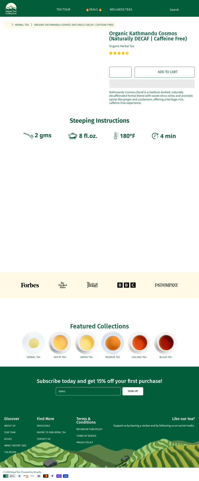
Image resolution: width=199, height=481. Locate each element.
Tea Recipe (10, 452)
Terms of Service (86, 435)
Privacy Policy (84, 442)
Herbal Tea (22, 24)
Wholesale (43, 425)
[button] (119, 53)
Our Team (9, 432)
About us (9, 425)
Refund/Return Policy (89, 429)
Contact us (43, 438)
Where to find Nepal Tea (51, 432)
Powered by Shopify (31, 471)
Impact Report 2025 (15, 445)
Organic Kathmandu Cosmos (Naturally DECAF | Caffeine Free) (74, 24)
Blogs (8, 438)
